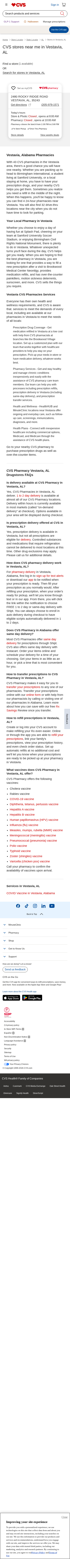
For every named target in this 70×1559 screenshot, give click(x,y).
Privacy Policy (38, 1552)
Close (65, 1517)
